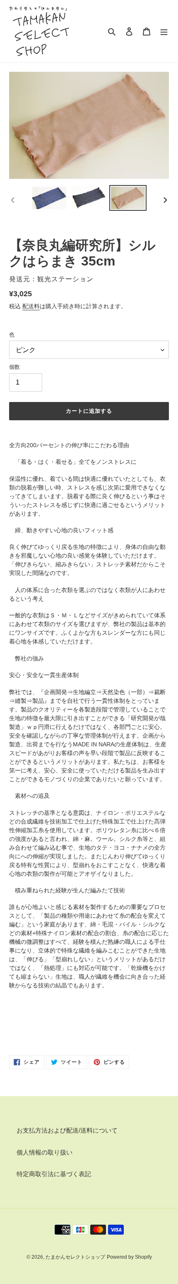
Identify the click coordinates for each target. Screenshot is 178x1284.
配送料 (31, 306)
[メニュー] (164, 31)
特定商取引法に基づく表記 (54, 1173)
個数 (14, 367)
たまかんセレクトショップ (75, 1257)
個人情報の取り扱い (44, 1152)
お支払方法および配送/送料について (67, 1130)
